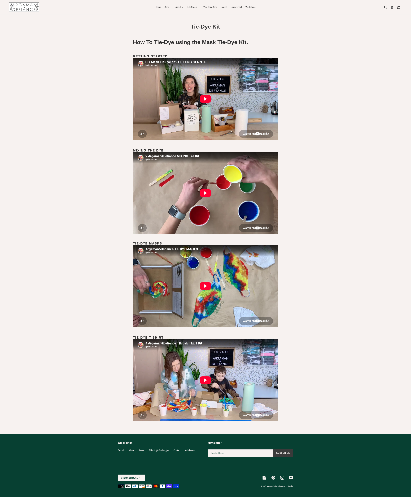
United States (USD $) (130, 477)
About (131, 450)
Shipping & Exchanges (159, 450)
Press (141, 450)
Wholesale (190, 450)
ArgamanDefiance (273, 486)
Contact (177, 450)
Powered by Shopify (286, 486)
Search (121, 450)
